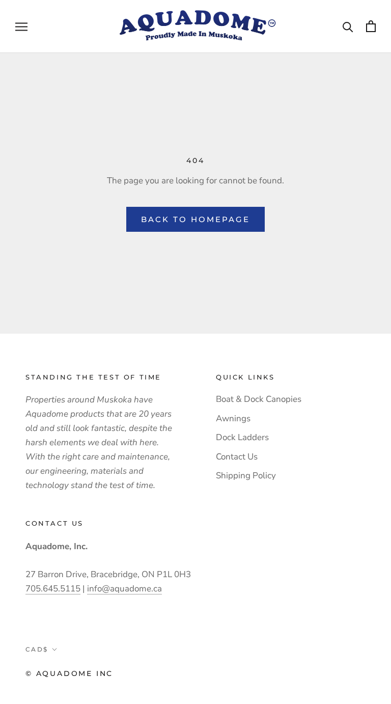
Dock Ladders (242, 437)
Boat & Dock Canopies (258, 399)
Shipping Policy (246, 475)
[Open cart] (371, 26)
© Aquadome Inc (69, 673)
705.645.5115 (52, 588)
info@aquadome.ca (124, 588)
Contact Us (237, 457)
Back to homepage (195, 219)
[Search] (348, 26)
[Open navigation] (21, 26)
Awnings (233, 418)
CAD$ (36, 649)
